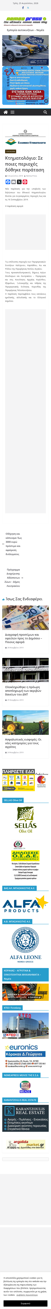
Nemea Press (31, 176)
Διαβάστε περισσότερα (27, 1295)
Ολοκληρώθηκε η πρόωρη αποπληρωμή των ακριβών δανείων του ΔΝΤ (23, 690)
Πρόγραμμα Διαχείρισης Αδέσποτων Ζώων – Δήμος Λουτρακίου (12, 577)
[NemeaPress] (5, 112)
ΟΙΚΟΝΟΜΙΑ (10, 151)
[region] (25, 1290)
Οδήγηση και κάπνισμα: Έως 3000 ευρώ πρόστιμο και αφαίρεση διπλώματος (14, 544)
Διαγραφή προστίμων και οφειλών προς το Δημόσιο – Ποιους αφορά (23, 638)
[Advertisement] (25, 232)
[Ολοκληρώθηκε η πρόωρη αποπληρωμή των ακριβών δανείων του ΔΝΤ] (25, 659)
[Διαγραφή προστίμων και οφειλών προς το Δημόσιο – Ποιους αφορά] (25, 607)
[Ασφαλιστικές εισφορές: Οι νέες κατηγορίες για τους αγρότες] (25, 712)
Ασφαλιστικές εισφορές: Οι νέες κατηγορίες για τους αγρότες (23, 743)
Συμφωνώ (25, 1303)
